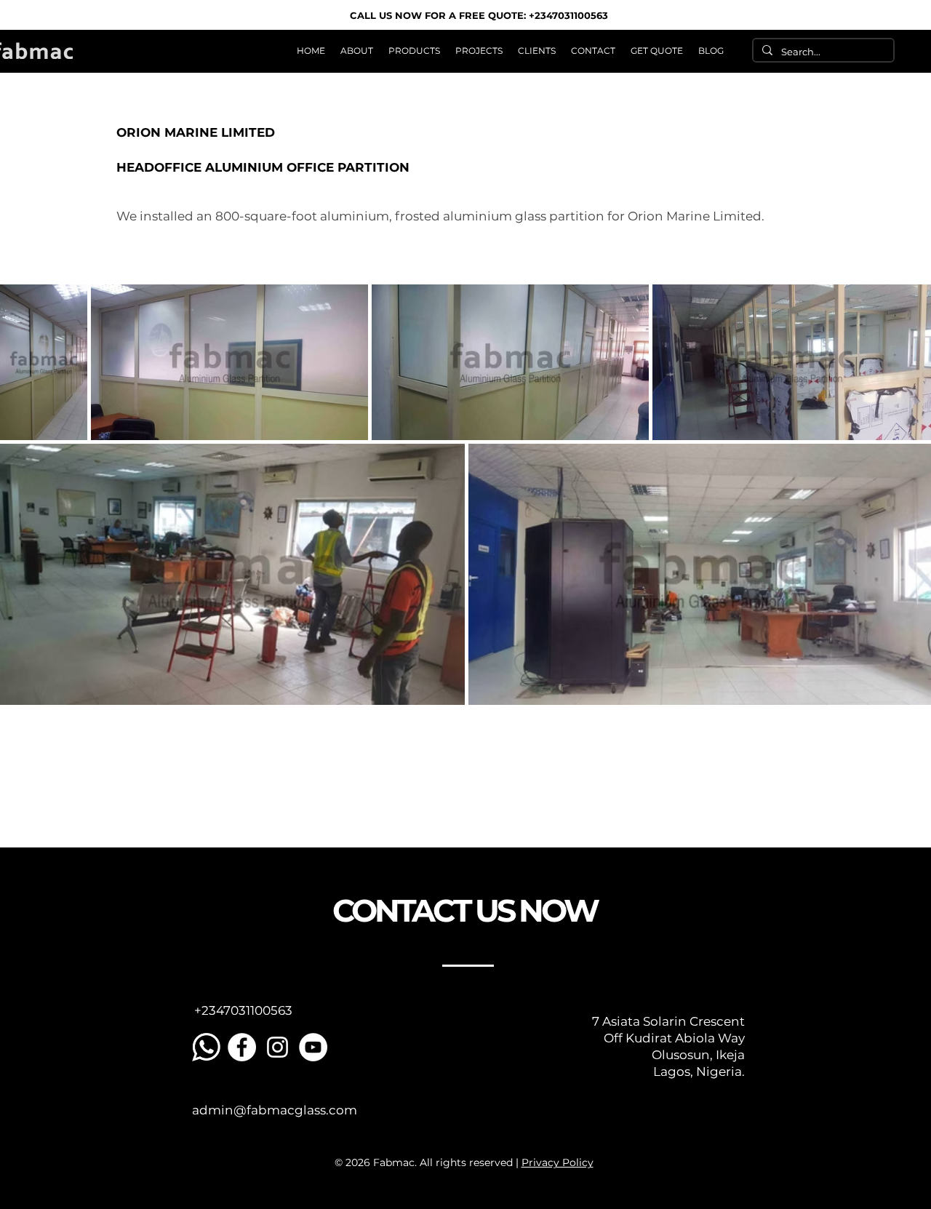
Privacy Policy (558, 1162)
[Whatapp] (206, 1047)
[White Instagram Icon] (277, 1047)
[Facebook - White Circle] (242, 1047)
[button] (413, 50)
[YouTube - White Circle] (313, 1047)
